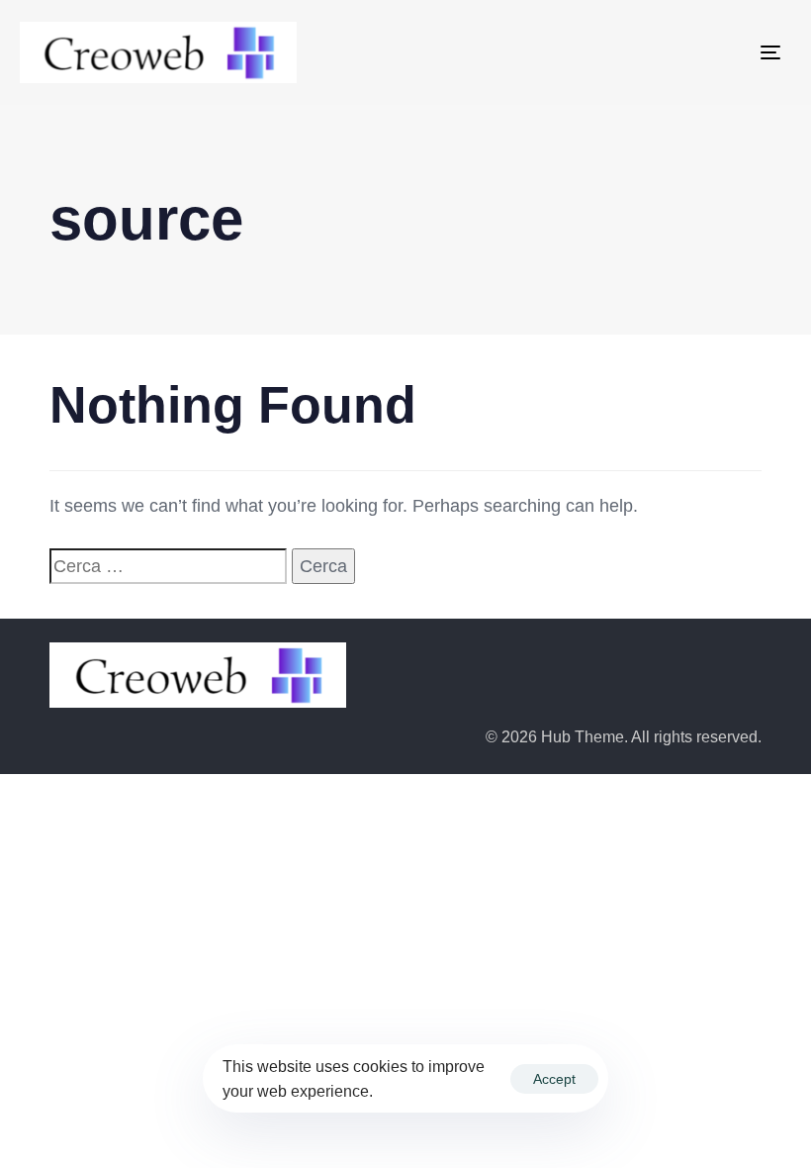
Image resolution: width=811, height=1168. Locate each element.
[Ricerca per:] (168, 566)
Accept (554, 1079)
